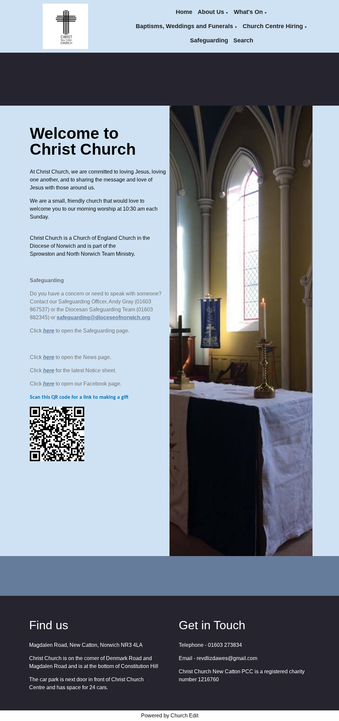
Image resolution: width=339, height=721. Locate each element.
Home (184, 12)
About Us (211, 12)
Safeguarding (209, 40)
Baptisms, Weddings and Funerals (184, 26)
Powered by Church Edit (169, 715)
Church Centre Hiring (273, 26)
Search (243, 40)
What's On (248, 12)
